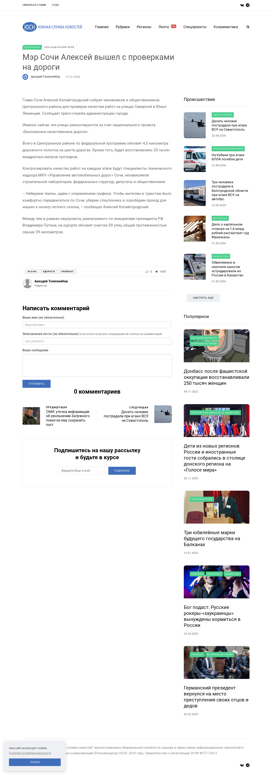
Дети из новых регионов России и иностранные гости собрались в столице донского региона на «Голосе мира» (214, 458)
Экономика (32, 47)
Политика (214, 574)
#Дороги (49, 271)
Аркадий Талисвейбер (45, 76)
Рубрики (123, 27)
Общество (232, 413)
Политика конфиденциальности (30, 753)
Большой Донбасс (204, 338)
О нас (55, 5)
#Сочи (32, 271)
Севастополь (222, 115)
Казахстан (221, 256)
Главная (102, 27)
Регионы (144, 27)
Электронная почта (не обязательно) (51, 334)
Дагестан (220, 218)
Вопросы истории (204, 344)
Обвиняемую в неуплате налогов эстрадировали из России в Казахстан (227, 268)
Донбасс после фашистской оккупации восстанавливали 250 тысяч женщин (216, 377)
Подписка (122, 470)
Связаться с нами (34, 5)
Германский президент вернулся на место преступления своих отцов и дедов (216, 697)
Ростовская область (206, 413)
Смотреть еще (203, 297)
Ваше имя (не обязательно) (43, 317)
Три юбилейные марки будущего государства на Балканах (212, 538)
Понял (35, 762)
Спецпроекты (194, 27)
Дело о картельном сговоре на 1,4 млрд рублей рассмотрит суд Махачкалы (230, 230)
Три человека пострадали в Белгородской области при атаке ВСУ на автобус (230, 190)
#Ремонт (68, 271)
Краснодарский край (59, 47)
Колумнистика (226, 27)
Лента (167, 27)
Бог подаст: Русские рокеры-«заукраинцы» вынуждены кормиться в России (212, 616)
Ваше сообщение (35, 350)
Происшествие (199, 99)
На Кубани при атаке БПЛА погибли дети (228, 157)
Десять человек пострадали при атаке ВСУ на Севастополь (229, 125)
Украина (197, 574)
